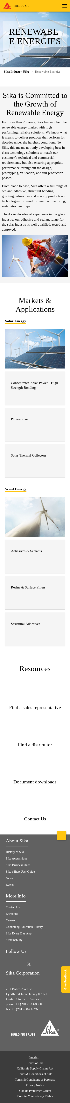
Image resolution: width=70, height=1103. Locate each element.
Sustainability (14, 940)
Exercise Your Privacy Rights (35, 1096)
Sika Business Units (18, 865)
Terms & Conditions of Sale (35, 1074)
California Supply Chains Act (35, 1068)
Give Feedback (65, 979)
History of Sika (15, 852)
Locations (12, 913)
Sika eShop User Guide (20, 871)
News (9, 878)
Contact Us (13, 907)
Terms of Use (35, 1063)
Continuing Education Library (24, 926)
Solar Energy (15, 321)
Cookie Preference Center (35, 1090)
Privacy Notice (35, 1085)
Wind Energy (15, 489)
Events (10, 884)
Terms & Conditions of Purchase (35, 1079)
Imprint (33, 1057)
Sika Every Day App (19, 933)
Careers (10, 920)
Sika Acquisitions (16, 858)
